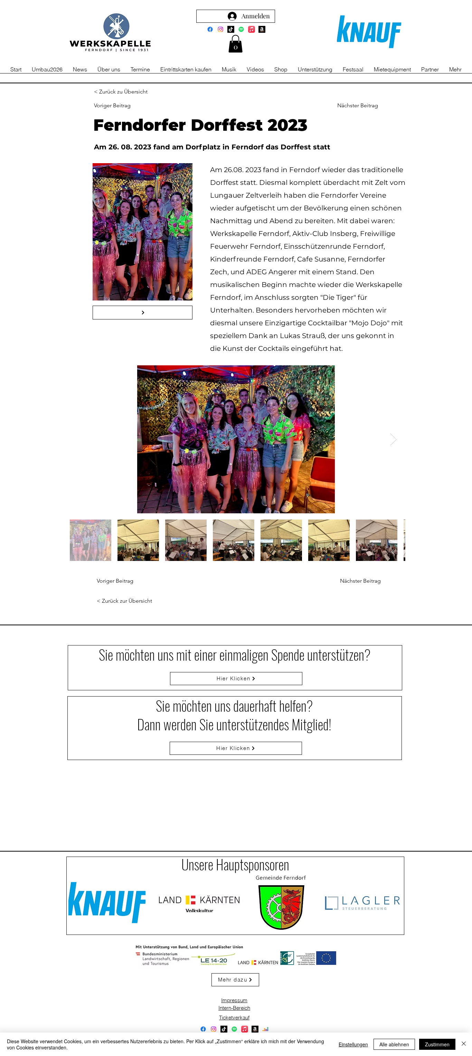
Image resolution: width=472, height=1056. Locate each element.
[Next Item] (393, 439)
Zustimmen (437, 1044)
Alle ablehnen (394, 1044)
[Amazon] (261, 29)
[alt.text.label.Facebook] (210, 29)
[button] (235, 43)
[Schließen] (464, 1044)
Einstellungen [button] (353, 1044)
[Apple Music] (251, 29)
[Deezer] (265, 1029)
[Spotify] (241, 29)
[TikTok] (230, 29)
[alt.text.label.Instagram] (220, 29)
